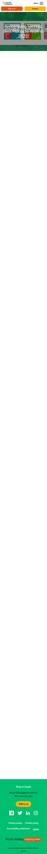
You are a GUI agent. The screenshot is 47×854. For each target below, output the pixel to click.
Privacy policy (15, 823)
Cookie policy (31, 823)
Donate (35, 9)
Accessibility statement (18, 828)
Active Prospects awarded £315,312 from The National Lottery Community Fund (21, 657)
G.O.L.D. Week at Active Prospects (18, 758)
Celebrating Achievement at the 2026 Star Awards (23, 709)
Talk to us (12, 9)
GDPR (36, 829)
